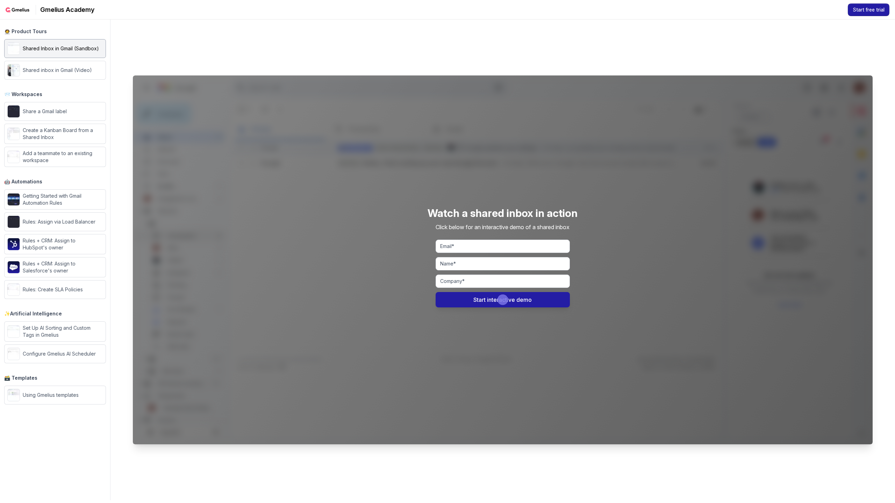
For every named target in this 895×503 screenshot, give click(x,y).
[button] (55, 48)
